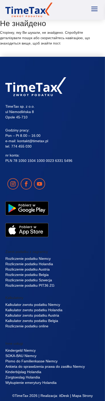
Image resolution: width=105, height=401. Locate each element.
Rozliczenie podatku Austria (27, 269)
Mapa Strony (82, 396)
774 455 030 (21, 146)
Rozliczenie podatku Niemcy (28, 259)
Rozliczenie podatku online (26, 326)
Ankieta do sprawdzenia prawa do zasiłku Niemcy (45, 366)
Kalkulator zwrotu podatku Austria (32, 315)
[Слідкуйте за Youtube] (39, 184)
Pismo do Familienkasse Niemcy (31, 361)
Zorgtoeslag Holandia (22, 377)
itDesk (64, 396)
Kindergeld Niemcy (20, 350)
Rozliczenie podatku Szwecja (28, 280)
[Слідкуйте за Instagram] (13, 184)
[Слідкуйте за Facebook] (26, 184)
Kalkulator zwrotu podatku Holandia (33, 310)
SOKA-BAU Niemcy (20, 356)
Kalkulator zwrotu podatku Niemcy (32, 305)
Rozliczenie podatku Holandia (29, 264)
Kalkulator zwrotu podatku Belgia (31, 321)
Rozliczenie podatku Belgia (27, 275)
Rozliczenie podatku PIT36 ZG (30, 285)
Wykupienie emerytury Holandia (31, 383)
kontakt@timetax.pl (32, 141)
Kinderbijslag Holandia (23, 372)
